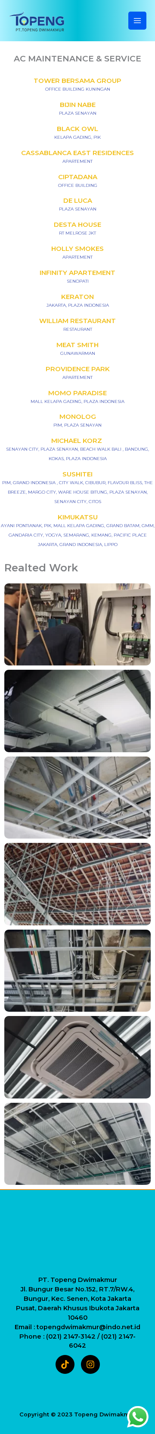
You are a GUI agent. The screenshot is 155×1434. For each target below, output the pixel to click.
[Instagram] (90, 1364)
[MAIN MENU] (137, 21)
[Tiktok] (65, 1364)
